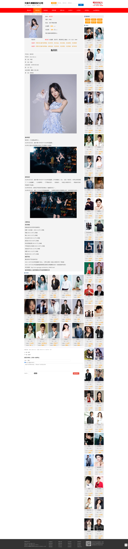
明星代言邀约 (39, 46)
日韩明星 (100, 22)
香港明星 (94, 19)
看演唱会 (79, 545)
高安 (89, 296)
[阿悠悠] (78, 313)
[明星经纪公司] (34, 3)
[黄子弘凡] (42, 313)
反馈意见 (50, 541)
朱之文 (88, 211)
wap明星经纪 (96, 10)
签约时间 (74, 46)
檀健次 (88, 189)
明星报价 (46, 10)
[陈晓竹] (42, 289)
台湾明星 (88, 22)
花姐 (89, 446)
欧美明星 (100, 19)
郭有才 (99, 381)
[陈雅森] (54, 337)
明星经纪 (50, 545)
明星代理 (60, 541)
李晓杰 (99, 232)
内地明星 (88, 19)
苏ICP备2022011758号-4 (34, 544)
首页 (29, 14)
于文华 (88, 403)
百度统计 (26, 544)
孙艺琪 (99, 104)
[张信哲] (42, 337)
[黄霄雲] (78, 289)
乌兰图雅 (99, 488)
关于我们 (70, 541)
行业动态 (60, 546)
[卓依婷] (66, 337)
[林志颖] (66, 289)
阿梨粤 (99, 403)
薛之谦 (88, 61)
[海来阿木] (66, 313)
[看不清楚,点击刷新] (35, 373)
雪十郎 (99, 360)
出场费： (47, 26)
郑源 (89, 488)
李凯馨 (99, 510)
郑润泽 (88, 531)
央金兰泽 (89, 510)
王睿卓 (88, 253)
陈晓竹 (99, 40)
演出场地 (62, 43)
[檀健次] (78, 337)
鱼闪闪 (47, 14)
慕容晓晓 (99, 467)
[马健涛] (30, 289)
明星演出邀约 (39, 43)
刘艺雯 (88, 275)
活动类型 (68, 43)
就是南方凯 (99, 339)
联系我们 (87, 10)
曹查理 (99, 275)
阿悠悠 (99, 125)
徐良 (89, 467)
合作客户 (70, 10)
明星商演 (79, 541)
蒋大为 (99, 296)
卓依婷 (99, 168)
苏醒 (99, 317)
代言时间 (56, 46)
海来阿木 (89, 125)
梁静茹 (99, 211)
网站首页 (29, 10)
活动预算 (74, 43)
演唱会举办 (79, 546)
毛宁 (89, 381)
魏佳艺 (99, 189)
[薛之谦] (54, 289)
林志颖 (99, 61)
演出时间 (50, 43)
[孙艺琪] (54, 313)
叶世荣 (99, 531)
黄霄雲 (88, 83)
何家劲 (88, 424)
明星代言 (60, 545)
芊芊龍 (88, 360)
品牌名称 (50, 46)
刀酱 (99, 83)
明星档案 (54, 10)
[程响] (30, 337)
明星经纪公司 (37, 546)
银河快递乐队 (89, 317)
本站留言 (79, 543)
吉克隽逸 (99, 446)
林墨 (27, 352)
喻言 (89, 339)
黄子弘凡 (89, 104)
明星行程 (62, 10)
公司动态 (70, 545)
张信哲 (99, 147)
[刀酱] (30, 313)
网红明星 (94, 22)
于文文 (99, 424)
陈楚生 (99, 253)
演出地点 (56, 43)
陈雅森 (88, 168)
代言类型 (62, 46)
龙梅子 (27, 354)
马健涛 (88, 40)
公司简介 (79, 10)
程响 (89, 147)
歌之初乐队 (88, 232)
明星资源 (37, 10)
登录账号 (32, 362)
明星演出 (70, 543)
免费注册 (50, 543)
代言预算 (68, 46)
